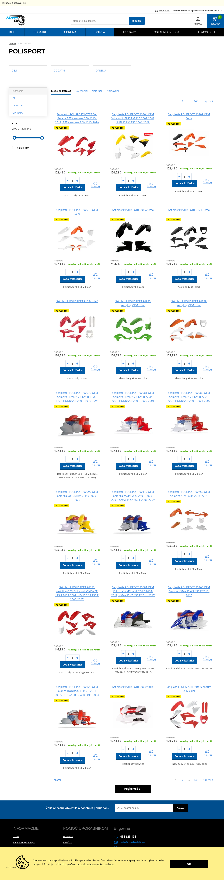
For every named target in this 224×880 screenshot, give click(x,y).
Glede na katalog (61, 91)
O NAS (16, 836)
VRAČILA (67, 842)
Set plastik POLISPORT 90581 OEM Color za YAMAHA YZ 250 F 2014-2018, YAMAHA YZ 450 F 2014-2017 (133, 591)
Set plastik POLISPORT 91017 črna (189, 210)
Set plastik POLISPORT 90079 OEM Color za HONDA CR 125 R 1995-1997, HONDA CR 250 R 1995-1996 (76, 397)
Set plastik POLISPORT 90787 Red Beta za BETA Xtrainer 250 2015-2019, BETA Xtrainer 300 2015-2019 (77, 118)
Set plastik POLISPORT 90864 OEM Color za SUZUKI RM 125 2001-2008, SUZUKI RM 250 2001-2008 (133, 118)
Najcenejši (81, 91)
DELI (15, 98)
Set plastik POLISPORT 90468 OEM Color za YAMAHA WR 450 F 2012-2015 (189, 591)
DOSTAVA (68, 836)
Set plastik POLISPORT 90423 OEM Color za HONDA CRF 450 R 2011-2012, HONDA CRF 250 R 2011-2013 (77, 691)
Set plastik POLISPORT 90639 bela (132, 686)
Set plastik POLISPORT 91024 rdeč (77, 301)
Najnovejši (113, 91)
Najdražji (97, 91)
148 (196, 101)
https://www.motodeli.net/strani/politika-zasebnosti (89, 864)
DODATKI (17, 105)
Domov (12, 43)
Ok (189, 863)
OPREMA (17, 112)
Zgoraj (58, 780)
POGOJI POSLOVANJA (24, 842)
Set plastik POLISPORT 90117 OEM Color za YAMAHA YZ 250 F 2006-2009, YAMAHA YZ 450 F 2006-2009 (133, 496)
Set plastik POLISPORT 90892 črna (133, 210)
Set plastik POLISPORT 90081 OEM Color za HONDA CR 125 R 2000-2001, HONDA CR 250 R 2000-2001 (132, 397)
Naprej (207, 101)
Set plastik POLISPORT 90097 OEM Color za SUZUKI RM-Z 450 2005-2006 (77, 496)
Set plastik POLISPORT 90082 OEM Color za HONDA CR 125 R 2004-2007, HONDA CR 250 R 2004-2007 (188, 397)
